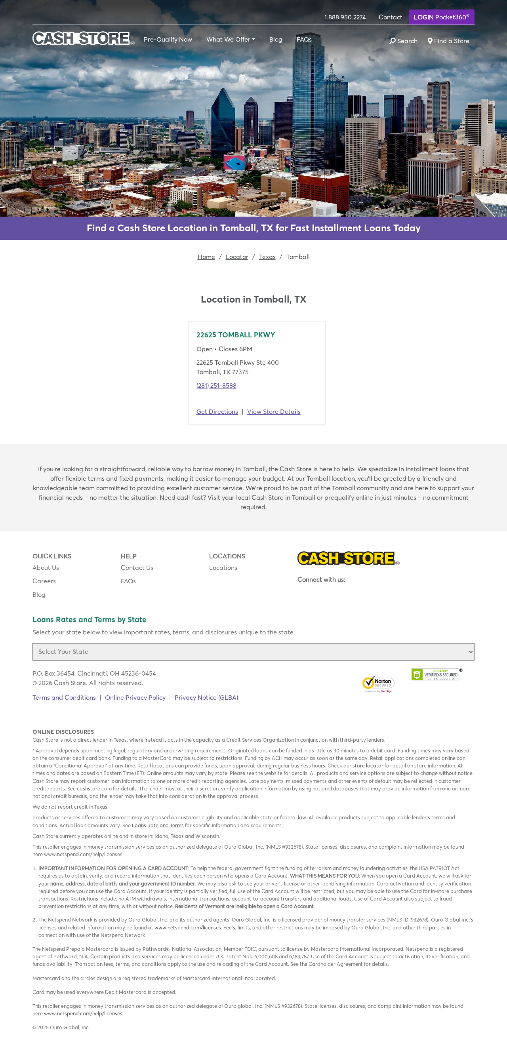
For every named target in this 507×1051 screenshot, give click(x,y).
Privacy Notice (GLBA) (206, 697)
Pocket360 (441, 16)
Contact (390, 17)
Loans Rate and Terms (158, 825)
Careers (44, 581)
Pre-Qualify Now (168, 39)
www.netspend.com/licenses (187, 927)
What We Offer (228, 39)
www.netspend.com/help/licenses (83, 1013)
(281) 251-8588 (216, 385)
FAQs (304, 39)
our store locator (363, 765)
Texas (267, 257)
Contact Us (137, 567)
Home (206, 257)
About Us (45, 567)
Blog (275, 39)
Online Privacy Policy (135, 697)
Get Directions (217, 411)
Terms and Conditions (64, 697)
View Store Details (274, 411)
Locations (223, 567)
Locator (237, 257)
